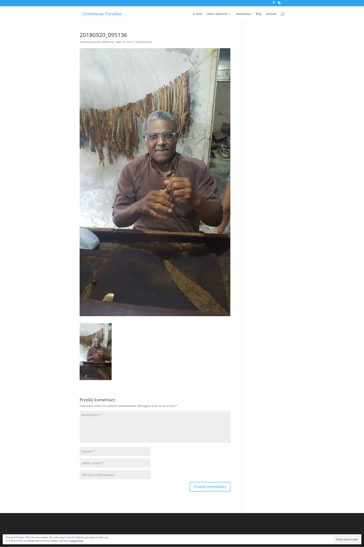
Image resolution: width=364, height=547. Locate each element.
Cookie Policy (76, 540)
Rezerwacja (243, 14)
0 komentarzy (143, 42)
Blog (258, 14)
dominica (107, 42)
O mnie (197, 14)
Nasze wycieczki (217, 14)
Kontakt (271, 14)
